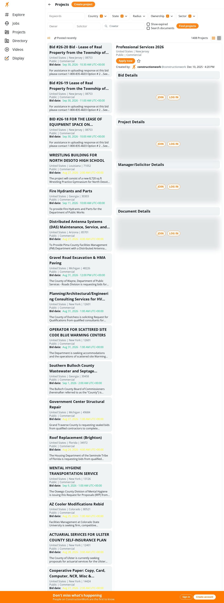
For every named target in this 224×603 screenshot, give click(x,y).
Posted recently (66, 38)
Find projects (187, 26)
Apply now (125, 61)
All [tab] (48, 38)
